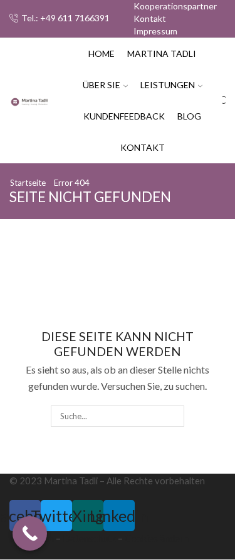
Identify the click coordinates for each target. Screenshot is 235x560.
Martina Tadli (161, 53)
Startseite (28, 183)
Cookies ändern (157, 538)
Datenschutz (89, 538)
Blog (189, 116)
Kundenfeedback (124, 116)
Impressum (155, 31)
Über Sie (101, 84)
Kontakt (149, 18)
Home (101, 53)
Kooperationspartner (175, 6)
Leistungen (167, 84)
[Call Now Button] (30, 533)
